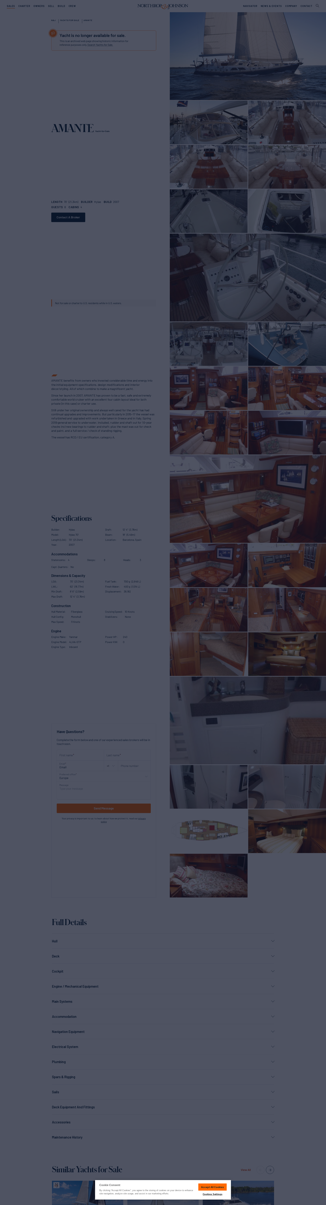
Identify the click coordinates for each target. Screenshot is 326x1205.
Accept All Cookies (212, 1187)
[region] (163, 1190)
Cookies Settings (212, 1194)
